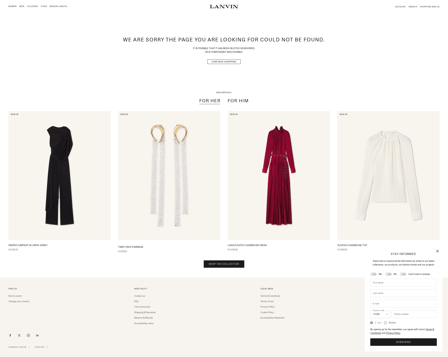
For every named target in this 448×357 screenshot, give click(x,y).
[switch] (373, 274)
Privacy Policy (393, 332)
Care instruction (142, 306)
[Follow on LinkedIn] (37, 335)
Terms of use (267, 301)
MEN (21, 6)
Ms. (381, 274)
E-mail (378, 322)
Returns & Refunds (143, 317)
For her (210, 100)
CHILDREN (32, 6)
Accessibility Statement (272, 317)
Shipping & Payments (145, 312)
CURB (44, 6)
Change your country (18, 301)
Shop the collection (224, 264)
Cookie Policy (267, 312)
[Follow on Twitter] (19, 335)
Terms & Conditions (270, 295)
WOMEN (12, 6)
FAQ (136, 301)
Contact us (139, 295)
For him (238, 100)
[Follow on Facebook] (10, 335)
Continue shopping (224, 61)
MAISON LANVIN (58, 6)
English (39, 347)
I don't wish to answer (419, 274)
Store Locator (15, 295)
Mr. (395, 274)
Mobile (392, 322)
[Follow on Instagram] (28, 335)
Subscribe (403, 342)
